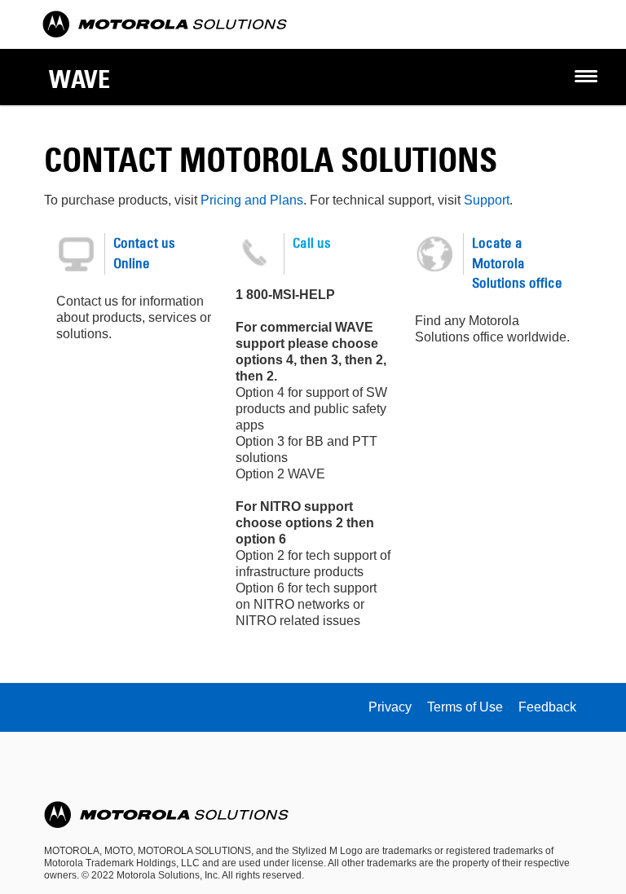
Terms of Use (465, 707)
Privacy (390, 707)
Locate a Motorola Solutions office (517, 262)
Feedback (547, 707)
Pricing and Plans (252, 200)
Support (486, 200)
